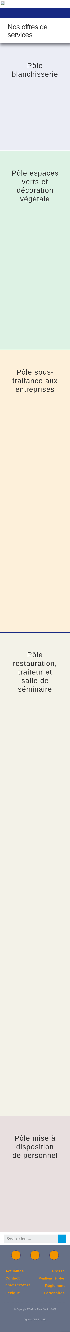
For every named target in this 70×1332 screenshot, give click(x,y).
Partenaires (54, 1293)
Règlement (55, 1285)
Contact (12, 1278)
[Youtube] (16, 1255)
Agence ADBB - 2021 (35, 1319)
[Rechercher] (62, 1239)
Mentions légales (52, 1278)
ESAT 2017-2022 (17, 1285)
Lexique (12, 1293)
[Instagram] (54, 1255)
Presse (58, 1271)
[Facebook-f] (35, 1255)
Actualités (14, 1271)
